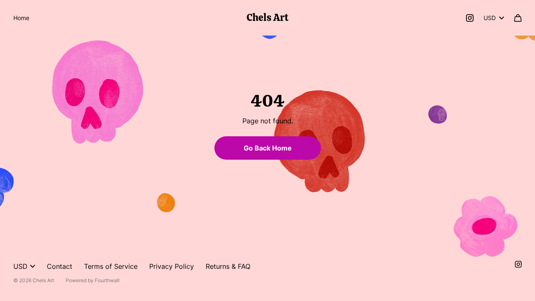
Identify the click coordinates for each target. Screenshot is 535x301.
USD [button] (490, 17)
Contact (59, 266)
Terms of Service (111, 266)
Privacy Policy (171, 266)
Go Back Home (268, 148)
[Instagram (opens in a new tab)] (470, 18)
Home (21, 17)
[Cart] (518, 18)
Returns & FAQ (228, 266)
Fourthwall (107, 280)
